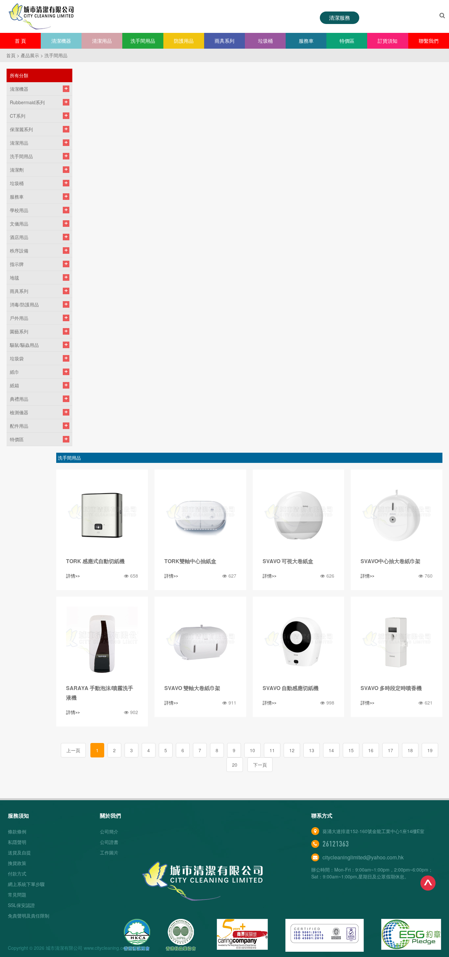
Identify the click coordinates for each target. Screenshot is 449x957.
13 (311, 750)
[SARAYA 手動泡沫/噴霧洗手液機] (102, 643)
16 (370, 750)
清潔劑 (17, 169)
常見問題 (17, 894)
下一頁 (260, 764)
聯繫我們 (428, 40)
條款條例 (17, 831)
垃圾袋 (17, 358)
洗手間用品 (142, 40)
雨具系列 (224, 40)
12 (292, 750)
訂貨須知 (387, 40)
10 (252, 750)
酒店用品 (19, 237)
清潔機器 (61, 40)
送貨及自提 (19, 852)
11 (272, 750)
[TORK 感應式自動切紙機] (102, 515)
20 (234, 764)
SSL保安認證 (21, 905)
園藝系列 (19, 331)
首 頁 (20, 40)
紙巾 (14, 372)
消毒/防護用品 (24, 304)
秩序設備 (19, 250)
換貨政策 (17, 863)
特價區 (347, 40)
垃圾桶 (265, 40)
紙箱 (14, 385)
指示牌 (17, 264)
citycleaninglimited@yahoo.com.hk (363, 857)
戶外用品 (19, 318)
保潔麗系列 (21, 129)
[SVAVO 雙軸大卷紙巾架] (200, 643)
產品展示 (30, 55)
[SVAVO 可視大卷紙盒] (299, 515)
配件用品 (19, 425)
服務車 (306, 40)
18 (410, 750)
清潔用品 (102, 40)
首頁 (10, 55)
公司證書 (109, 842)
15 (351, 750)
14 (331, 750)
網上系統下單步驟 (26, 884)
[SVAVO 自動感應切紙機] (299, 643)
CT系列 (17, 115)
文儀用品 (19, 223)
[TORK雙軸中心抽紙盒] (200, 515)
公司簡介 (109, 831)
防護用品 (184, 40)
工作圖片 (109, 852)
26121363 (335, 844)
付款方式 (17, 873)
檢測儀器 (19, 412)
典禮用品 (19, 398)
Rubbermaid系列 (27, 102)
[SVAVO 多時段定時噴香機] (397, 643)
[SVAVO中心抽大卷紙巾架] (397, 515)
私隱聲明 (17, 842)
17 (390, 750)
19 (430, 750)
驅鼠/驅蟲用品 (24, 345)
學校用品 (19, 210)
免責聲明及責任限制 (28, 915)
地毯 (14, 277)
